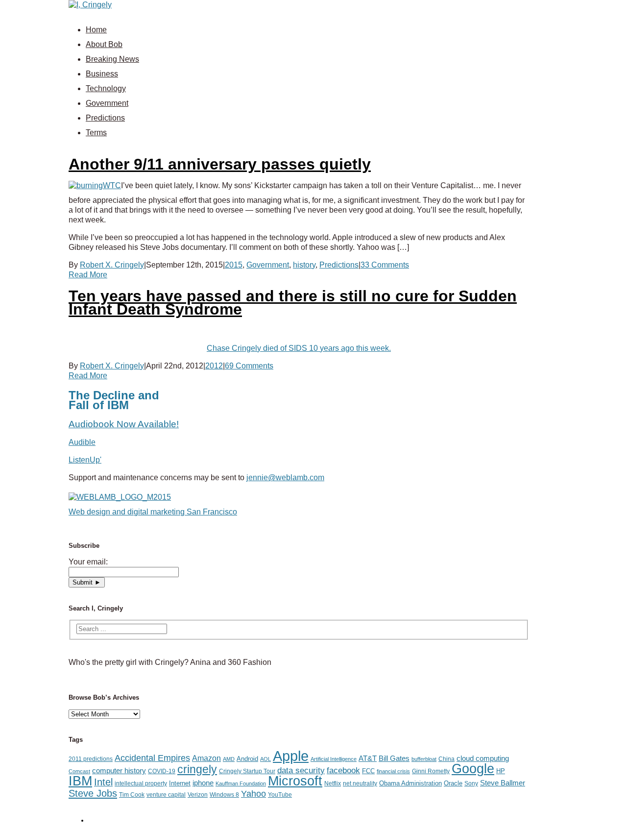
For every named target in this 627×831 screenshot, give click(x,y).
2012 (214, 366)
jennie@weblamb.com (285, 477)
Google (473, 768)
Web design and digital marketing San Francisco (153, 512)
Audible (82, 442)
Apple (291, 756)
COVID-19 (161, 771)
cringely (197, 769)
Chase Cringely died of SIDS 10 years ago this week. (299, 348)
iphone (203, 783)
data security (301, 770)
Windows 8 (224, 795)
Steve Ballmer (502, 783)
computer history (119, 771)
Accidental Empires (152, 758)
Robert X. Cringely (112, 265)
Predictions (105, 118)
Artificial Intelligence (334, 759)
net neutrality (360, 783)
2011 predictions (91, 759)
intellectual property (141, 783)
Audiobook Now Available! (124, 424)
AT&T (368, 758)
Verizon (198, 794)
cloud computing (483, 758)
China (446, 759)
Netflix (332, 783)
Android (247, 758)
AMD (229, 759)
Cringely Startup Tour (247, 771)
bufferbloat (423, 759)
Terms (96, 132)
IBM (80, 780)
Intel (103, 782)
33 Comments (385, 265)
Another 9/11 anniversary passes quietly (220, 164)
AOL (265, 759)
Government (107, 103)
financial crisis (393, 771)
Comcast (79, 771)
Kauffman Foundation (241, 783)
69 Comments (249, 366)
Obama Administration (410, 783)
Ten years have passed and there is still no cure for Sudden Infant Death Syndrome (293, 302)
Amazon (206, 758)
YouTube (280, 794)
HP (500, 771)
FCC (368, 771)
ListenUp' (85, 460)
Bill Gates (394, 758)
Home (96, 29)
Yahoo (253, 794)
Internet (180, 783)
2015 (233, 265)
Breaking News (112, 59)
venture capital (166, 794)
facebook (343, 770)
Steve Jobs (93, 793)
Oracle (453, 783)
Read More (88, 274)
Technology (106, 88)
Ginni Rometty (431, 771)
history (304, 265)
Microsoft (295, 781)
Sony (471, 783)
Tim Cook (132, 794)
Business (102, 74)
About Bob (104, 44)
